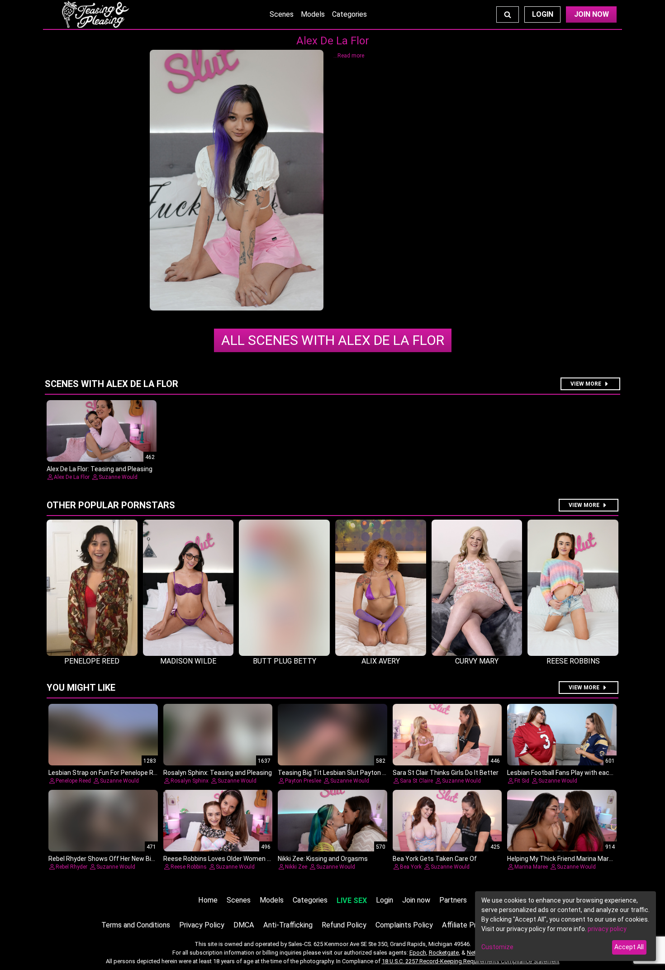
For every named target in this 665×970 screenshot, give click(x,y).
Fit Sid (521, 781)
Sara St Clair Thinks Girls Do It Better (446, 772)
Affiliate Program (469, 925)
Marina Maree (531, 867)
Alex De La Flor (332, 340)
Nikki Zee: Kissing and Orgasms (323, 858)
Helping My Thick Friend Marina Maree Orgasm (574, 858)
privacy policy (607, 928)
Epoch (417, 952)
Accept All (629, 947)
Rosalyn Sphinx (190, 781)
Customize (497, 947)
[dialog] (565, 926)
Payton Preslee (303, 781)
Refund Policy (344, 925)
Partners (453, 900)
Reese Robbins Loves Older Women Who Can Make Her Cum (249, 858)
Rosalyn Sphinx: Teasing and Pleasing (217, 772)
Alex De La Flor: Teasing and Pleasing (99, 469)
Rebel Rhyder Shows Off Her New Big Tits (108, 858)
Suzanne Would (118, 477)
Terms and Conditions (135, 925)
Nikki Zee (296, 867)
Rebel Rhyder (71, 867)
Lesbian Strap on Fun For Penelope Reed (106, 772)
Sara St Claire (416, 781)
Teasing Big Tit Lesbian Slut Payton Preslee (341, 772)
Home (208, 900)
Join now (416, 900)
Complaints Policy (404, 925)
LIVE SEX (352, 900)
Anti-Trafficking (288, 925)
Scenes (282, 14)
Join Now (591, 14)
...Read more (348, 56)
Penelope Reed (73, 781)
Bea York (411, 867)
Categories (349, 14)
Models (313, 14)
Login (542, 14)
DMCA (243, 925)
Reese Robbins (189, 867)
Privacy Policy (201, 925)
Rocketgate (444, 952)
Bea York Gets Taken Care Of (435, 858)
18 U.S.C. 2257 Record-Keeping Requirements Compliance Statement (471, 961)
